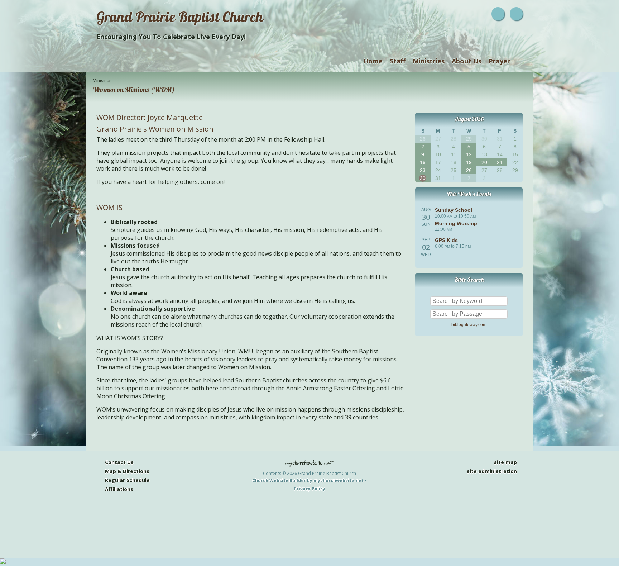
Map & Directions (125, 471)
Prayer (499, 61)
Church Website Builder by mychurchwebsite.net (308, 480)
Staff (398, 61)
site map (505, 462)
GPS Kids (446, 240)
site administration (492, 471)
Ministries (429, 61)
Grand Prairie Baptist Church (179, 18)
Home (373, 61)
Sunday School (453, 210)
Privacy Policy (309, 489)
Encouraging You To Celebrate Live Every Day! (171, 36)
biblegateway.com (468, 324)
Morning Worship (456, 223)
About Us (466, 61)
